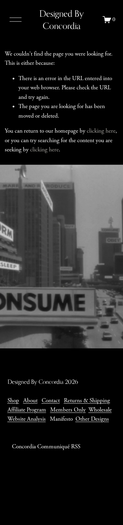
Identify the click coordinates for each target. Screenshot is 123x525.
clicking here (101, 131)
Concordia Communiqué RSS (46, 446)
